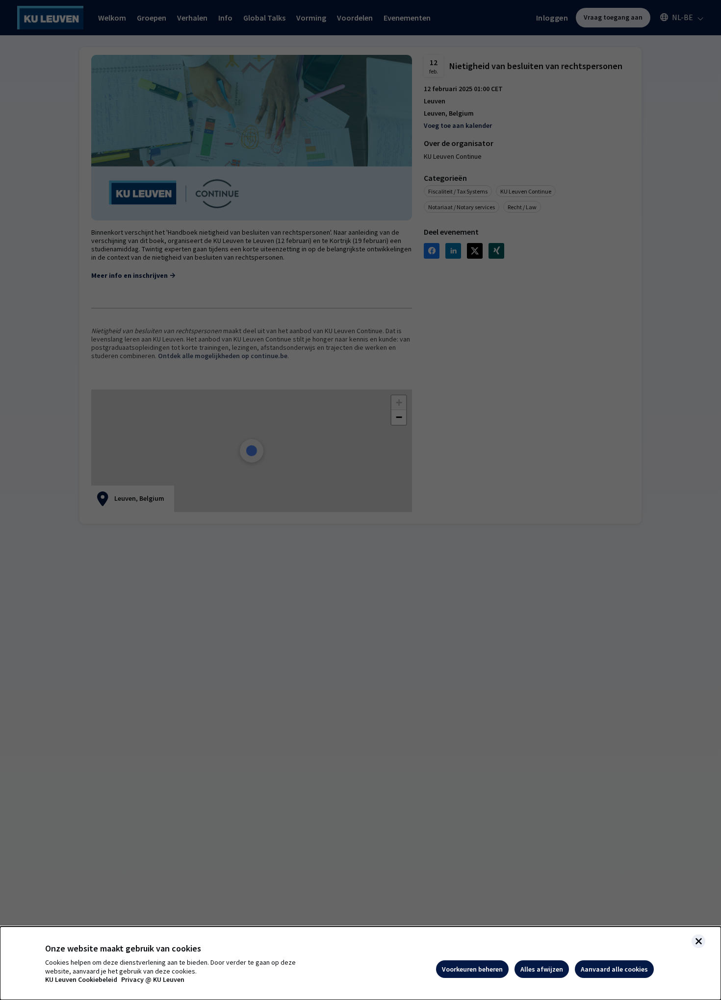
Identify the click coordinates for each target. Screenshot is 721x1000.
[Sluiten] (698, 941)
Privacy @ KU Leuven (152, 980)
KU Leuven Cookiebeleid (81, 980)
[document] (360, 963)
